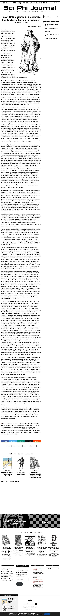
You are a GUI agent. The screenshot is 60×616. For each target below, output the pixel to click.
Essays (20, 3)
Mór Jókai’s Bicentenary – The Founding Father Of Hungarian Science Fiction (53, 549)
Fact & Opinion (25, 22)
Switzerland (33, 445)
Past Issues (26, 3)
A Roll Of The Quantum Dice (38, 581)
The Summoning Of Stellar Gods (51, 38)
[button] (57, 16)
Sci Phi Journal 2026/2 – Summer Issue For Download (7, 474)
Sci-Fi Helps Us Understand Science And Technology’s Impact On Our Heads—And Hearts (35, 475)
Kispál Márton (36, 579)
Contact (33, 609)
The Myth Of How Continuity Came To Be (52, 35)
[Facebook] (54, 2)
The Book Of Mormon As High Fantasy (18, 547)
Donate (45, 3)
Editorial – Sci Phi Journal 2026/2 (21, 473)
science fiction (26, 445)
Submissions (34, 3)
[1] (7, 69)
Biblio (40, 3)
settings (40, 614)
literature (8, 445)
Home (3, 3)
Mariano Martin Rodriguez (17, 445)
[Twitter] (56, 2)
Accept (47, 614)
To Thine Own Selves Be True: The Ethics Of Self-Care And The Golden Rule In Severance (42, 549)
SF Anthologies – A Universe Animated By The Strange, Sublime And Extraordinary (30, 549)
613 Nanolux (47, 31)
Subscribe (19, 584)
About (7, 3)
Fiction (14, 3)
